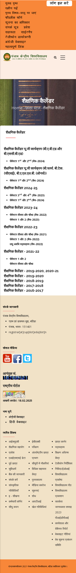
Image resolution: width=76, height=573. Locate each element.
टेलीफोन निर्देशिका (63, 463)
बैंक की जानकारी (17, 474)
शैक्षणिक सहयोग (16, 447)
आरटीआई (36, 501)
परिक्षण (35, 447)
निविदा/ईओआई (62, 469)
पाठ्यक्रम (60, 447)
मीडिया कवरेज (39, 485)
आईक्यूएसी (14, 441)
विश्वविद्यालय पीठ (63, 485)
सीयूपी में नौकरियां (40, 463)
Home (17, 107)
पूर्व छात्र (13, 463)
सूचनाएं (35, 490)
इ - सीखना (14, 496)
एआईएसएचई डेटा (17, 458)
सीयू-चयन (14, 507)
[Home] (25, 56)
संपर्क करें (13, 479)
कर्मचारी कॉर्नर (15, 501)
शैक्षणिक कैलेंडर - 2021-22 (21, 251)
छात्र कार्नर (60, 441)
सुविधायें (12, 469)
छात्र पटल (33, 107)
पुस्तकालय (37, 479)
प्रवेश (11, 452)
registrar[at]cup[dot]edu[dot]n (27, 332)
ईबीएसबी (36, 441)
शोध (34, 496)
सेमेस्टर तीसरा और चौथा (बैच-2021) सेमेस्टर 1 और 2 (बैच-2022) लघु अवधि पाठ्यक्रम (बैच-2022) (28, 239)
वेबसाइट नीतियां (62, 534)
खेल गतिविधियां (39, 507)
